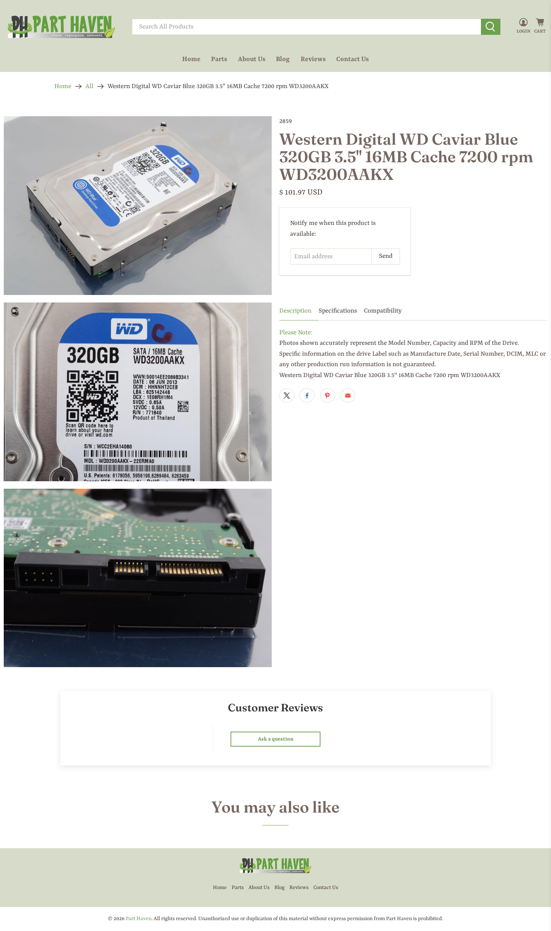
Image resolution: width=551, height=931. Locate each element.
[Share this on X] (286, 395)
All (89, 86)
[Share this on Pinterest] (327, 395)
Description (295, 310)
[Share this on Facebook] (306, 395)
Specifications (338, 310)
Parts (219, 59)
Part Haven (138, 919)
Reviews (313, 59)
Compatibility (383, 310)
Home (191, 59)
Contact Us (352, 59)
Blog (283, 59)
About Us (251, 59)
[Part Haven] (61, 27)
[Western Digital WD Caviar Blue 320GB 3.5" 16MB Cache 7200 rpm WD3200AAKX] (138, 205)
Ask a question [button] (275, 739)
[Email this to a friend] (347, 395)
